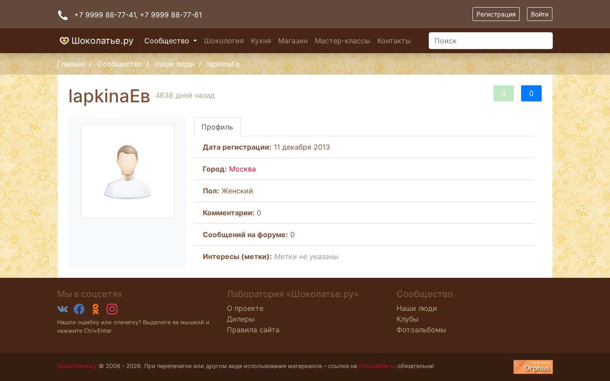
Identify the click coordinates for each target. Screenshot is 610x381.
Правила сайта (253, 329)
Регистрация (496, 14)
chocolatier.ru (377, 366)
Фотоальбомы (421, 329)
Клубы (407, 318)
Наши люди (175, 63)
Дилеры (241, 318)
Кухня (261, 40)
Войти (539, 14)
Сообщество (168, 40)
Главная (71, 63)
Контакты (394, 40)
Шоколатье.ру (102, 40)
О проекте (245, 308)
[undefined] (533, 367)
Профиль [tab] (217, 126)
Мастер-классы (342, 40)
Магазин (293, 40)
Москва (242, 168)
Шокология (224, 40)
